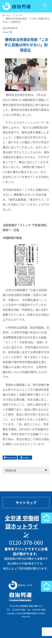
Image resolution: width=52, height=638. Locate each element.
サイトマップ (26, 502)
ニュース (7, 31)
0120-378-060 (26, 542)
